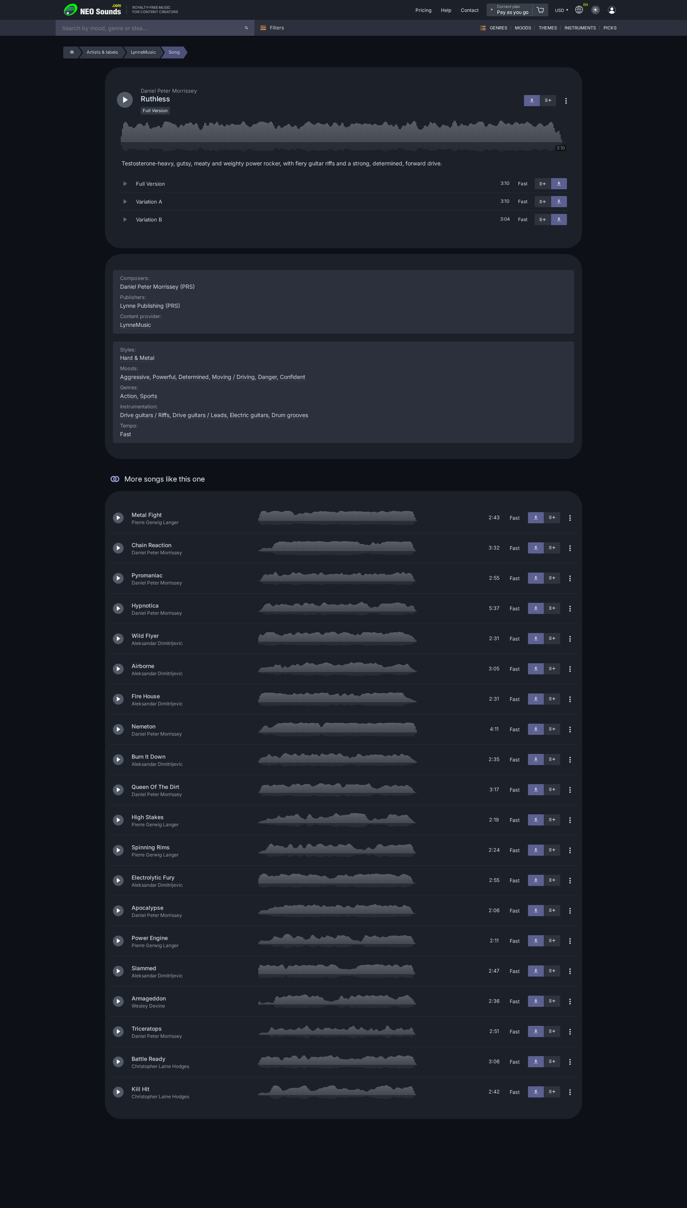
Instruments (580, 28)
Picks (610, 28)
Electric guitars (249, 415)
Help (446, 10)
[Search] (246, 28)
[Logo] (92, 9)
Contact (470, 10)
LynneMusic (135, 324)
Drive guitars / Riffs (144, 415)
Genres (498, 28)
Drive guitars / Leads (200, 415)
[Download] (559, 184)
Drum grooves (290, 415)
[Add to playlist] (542, 184)
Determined (194, 376)
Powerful (164, 376)
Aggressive (134, 376)
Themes (548, 28)
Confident (292, 376)
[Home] (70, 52)
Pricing (423, 10)
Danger (267, 376)
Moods (523, 28)
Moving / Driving (233, 376)
